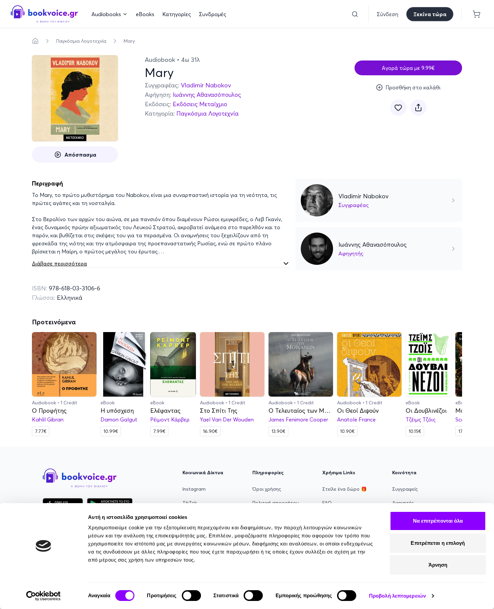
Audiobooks (106, 14)
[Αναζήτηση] (354, 14)
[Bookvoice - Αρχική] (44, 14)
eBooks (145, 14)
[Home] (35, 41)
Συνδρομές (212, 14)
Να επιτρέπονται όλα (438, 521)
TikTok (189, 503)
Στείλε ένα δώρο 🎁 (344, 489)
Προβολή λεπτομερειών (397, 596)
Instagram (194, 489)
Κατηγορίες (176, 14)
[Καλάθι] (476, 14)
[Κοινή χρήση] (418, 107)
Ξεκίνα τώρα (429, 14)
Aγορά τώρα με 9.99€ (408, 68)
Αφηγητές (403, 503)
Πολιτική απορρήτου (275, 503)
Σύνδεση (387, 14)
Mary (129, 41)
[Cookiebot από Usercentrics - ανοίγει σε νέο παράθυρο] (43, 596)
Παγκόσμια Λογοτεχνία (81, 41)
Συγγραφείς (405, 489)
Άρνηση (438, 565)
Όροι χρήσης (266, 489)
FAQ (327, 503)
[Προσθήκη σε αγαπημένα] (398, 107)
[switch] (191, 595)
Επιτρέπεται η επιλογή (438, 543)
